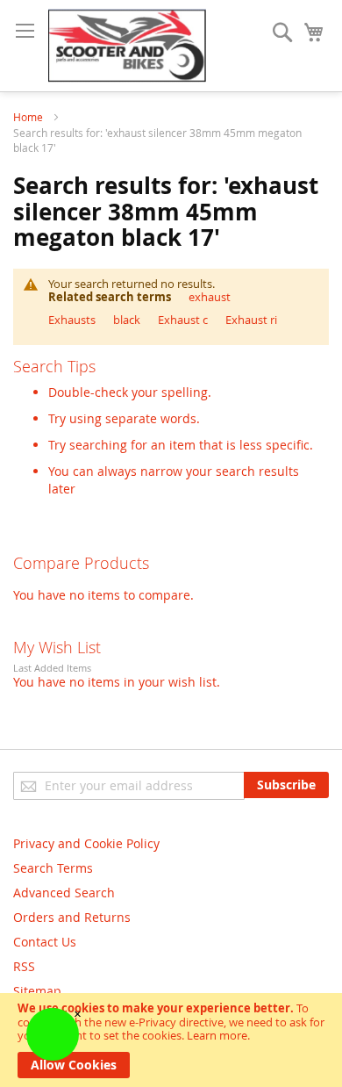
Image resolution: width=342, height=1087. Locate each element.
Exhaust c (183, 320)
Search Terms (53, 868)
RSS (24, 966)
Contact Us (44, 941)
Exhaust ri (251, 320)
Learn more (217, 1035)
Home (29, 117)
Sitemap (37, 991)
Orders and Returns (72, 917)
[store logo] (127, 46)
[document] (171, 1040)
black (126, 320)
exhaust (210, 297)
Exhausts (72, 320)
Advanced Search (64, 892)
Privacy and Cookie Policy (86, 843)
